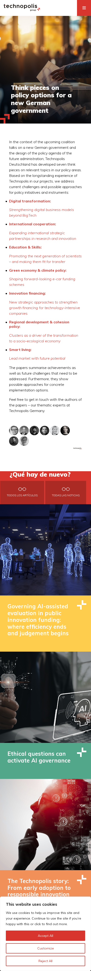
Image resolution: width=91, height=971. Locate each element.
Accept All (45, 936)
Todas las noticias (66, 495)
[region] (45, 934)
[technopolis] (22, 9)
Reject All (45, 961)
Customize (45, 948)
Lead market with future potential (37, 358)
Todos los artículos (22, 495)
